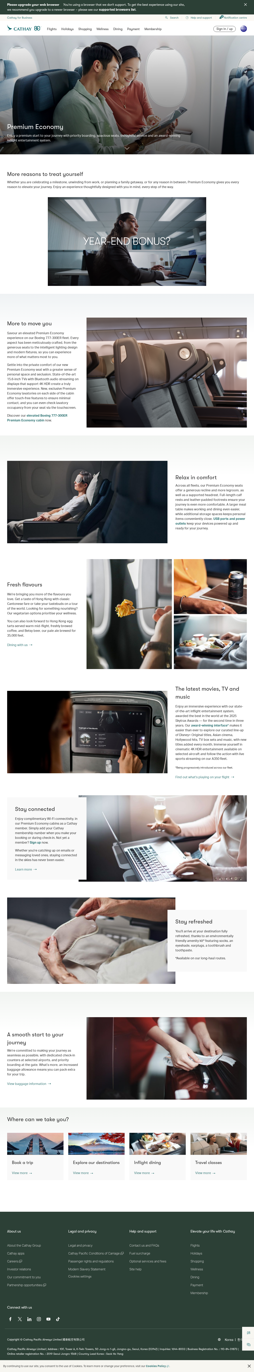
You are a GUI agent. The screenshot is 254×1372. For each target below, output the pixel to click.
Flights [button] (52, 29)
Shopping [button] (85, 29)
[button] (22, 1173)
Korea (229, 1340)
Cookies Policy (156, 1366)
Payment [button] (133, 29)
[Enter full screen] (203, 283)
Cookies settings (79, 1276)
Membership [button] (153, 29)
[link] (167, 614)
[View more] (127, 149)
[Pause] (51, 283)
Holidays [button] (67, 29)
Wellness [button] (102, 29)
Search (174, 17)
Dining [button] (117, 29)
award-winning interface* (210, 725)
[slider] (83, 278)
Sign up (35, 842)
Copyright (13, 1339)
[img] (245, 4)
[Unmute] (55, 282)
